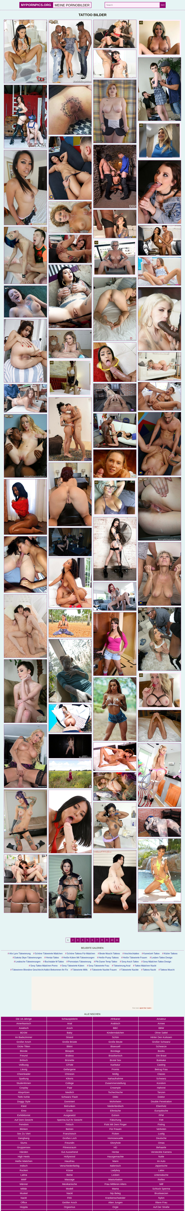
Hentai (115, 1152)
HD (115, 1147)
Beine (69, 1175)
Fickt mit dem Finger (115, 1124)
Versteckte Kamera (161, 1152)
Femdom (24, 1124)
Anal (69, 1023)
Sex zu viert (23, 1133)
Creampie (115, 1087)
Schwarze (161, 1046)
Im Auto (161, 1161)
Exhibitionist (23, 1115)
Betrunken (69, 1106)
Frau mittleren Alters (115, 1184)
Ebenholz (161, 1106)
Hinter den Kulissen (161, 1037)
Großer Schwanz (161, 1042)
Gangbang (23, 1138)
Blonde (23, 1051)
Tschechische (115, 1092)
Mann (115, 1161)
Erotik (69, 1110)
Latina (23, 1175)
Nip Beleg (115, 1193)
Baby (69, 1032)
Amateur (161, 1019)
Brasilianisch (115, 1055)
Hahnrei (161, 1087)
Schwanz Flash (69, 1097)
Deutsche (161, 1138)
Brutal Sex (115, 1060)
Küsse (69, 1170)
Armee (161, 1023)
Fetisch (70, 1124)
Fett (161, 1120)
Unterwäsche (161, 1175)
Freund (24, 1055)
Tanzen (161, 1092)
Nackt (69, 1193)
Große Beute (115, 1042)
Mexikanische (69, 1184)
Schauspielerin (70, 1019)
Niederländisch (115, 1106)
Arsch (69, 1028)
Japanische (161, 1165)
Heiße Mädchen (23, 1161)
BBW (161, 1028)
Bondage (115, 1051)
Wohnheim (115, 1101)
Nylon (161, 1198)
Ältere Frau (161, 1202)
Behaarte (161, 1147)
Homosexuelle (115, 1138)
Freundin (69, 1142)
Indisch (24, 1165)
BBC (115, 1028)
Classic (161, 1074)
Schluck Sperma (161, 1188)
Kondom (161, 1083)
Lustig (161, 1133)
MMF (24, 1179)
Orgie (115, 1207)
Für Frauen (115, 1129)
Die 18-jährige (24, 1019)
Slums (23, 1142)
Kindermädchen (115, 1032)
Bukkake (161, 1060)
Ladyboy (115, 1170)
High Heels (24, 1156)
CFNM (69, 1064)
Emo (23, 1110)
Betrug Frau (161, 1069)
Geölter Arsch (69, 1202)
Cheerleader (23, 1074)
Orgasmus (69, 1207)
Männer (24, 1184)
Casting (161, 1064)
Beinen (69, 1129)
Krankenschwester (115, 1198)
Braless (70, 1055)
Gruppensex (23, 1147)
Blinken (24, 1129)
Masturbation (115, 1179)
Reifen (161, 1179)
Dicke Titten (23, 1046)
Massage (69, 1179)
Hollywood (69, 1156)
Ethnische (115, 1110)
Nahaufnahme (115, 1078)
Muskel (24, 1193)
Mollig (115, 1074)
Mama (115, 1188)
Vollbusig (24, 1064)
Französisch (69, 1133)
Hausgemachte (115, 1156)
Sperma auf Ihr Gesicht (69, 1120)
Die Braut (161, 1055)
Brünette (69, 1060)
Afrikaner (115, 1019)
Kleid (23, 1106)
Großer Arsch (24, 1042)
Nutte (161, 1156)
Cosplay (23, 1087)
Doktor (161, 1097)
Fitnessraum (69, 1147)
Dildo (115, 1097)
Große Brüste (69, 1042)
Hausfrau (69, 1161)
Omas (161, 1142)
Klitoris (69, 1078)
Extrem (115, 1115)
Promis (115, 1069)
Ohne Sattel (161, 1032)
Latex (161, 1170)
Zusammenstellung (115, 1083)
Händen (24, 1152)
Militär (23, 1188)
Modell (69, 1188)
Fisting (161, 1124)
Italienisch (115, 1165)
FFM (161, 1115)
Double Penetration (161, 1101)
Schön (115, 1037)
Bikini (69, 1046)
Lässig (23, 1069)
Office (24, 1202)
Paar (69, 1087)
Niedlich (69, 1092)
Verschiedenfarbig (69, 1165)
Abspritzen (24, 1092)
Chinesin (69, 1074)
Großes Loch (70, 1138)
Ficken (115, 1133)
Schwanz (161, 1078)
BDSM (23, 1032)
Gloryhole (115, 1142)
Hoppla (24, 1207)
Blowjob (69, 1051)
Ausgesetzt (70, 1115)
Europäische (161, 1110)
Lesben (115, 1175)
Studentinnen (24, 1083)
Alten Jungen (115, 1202)
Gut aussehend (69, 1152)
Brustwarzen (161, 1193)
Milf (161, 1184)
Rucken (24, 1170)
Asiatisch (24, 1028)
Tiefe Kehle (24, 1097)
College (69, 1083)
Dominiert (69, 1101)
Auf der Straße (161, 1207)
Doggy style (23, 1101)
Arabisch (115, 1023)
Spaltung (24, 1078)
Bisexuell (115, 1046)
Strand (69, 1037)
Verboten (161, 1129)
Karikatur (115, 1064)
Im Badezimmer (23, 1037)
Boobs (161, 1051)
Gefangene (70, 1069)
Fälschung (115, 1120)
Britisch (24, 1060)
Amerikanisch (23, 1023)
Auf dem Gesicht (23, 1120)
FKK (69, 1198)
